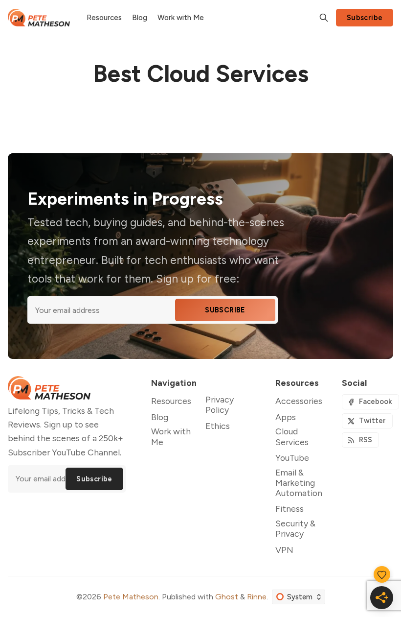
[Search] (324, 17)
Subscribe (365, 17)
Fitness (289, 508)
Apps (285, 417)
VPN (284, 550)
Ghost (226, 596)
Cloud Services (292, 436)
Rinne (257, 596)
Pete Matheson (130, 596)
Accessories (298, 401)
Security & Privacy (295, 528)
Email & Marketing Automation (298, 482)
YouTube (292, 457)
